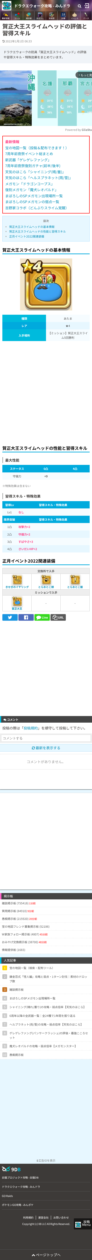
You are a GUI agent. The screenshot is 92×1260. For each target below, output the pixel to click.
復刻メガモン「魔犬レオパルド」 (31, 189)
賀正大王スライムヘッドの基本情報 (31, 227)
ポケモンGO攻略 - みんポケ (17, 1205)
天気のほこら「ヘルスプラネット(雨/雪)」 (39, 177)
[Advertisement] (46, 392)
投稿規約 (31, 727)
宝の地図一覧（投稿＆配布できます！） (37, 147)
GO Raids (7, 1196)
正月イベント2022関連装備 (26, 236)
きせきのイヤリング (17, 587)
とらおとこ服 (75, 587)
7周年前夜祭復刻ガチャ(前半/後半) (32, 165)
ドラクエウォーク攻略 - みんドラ (42, 5)
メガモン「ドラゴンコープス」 (29, 183)
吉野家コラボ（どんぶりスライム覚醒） (37, 207)
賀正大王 (17, 608)
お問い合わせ (61, 1217)
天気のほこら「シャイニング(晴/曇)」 (35, 171)
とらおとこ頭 (46, 587)
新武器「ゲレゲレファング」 (28, 159)
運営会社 (43, 1217)
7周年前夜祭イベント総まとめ (29, 153)
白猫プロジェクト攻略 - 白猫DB (20, 1177)
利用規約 (28, 1217)
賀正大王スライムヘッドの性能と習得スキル (37, 231)
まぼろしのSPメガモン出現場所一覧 (34, 195)
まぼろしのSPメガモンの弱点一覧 (32, 201)
